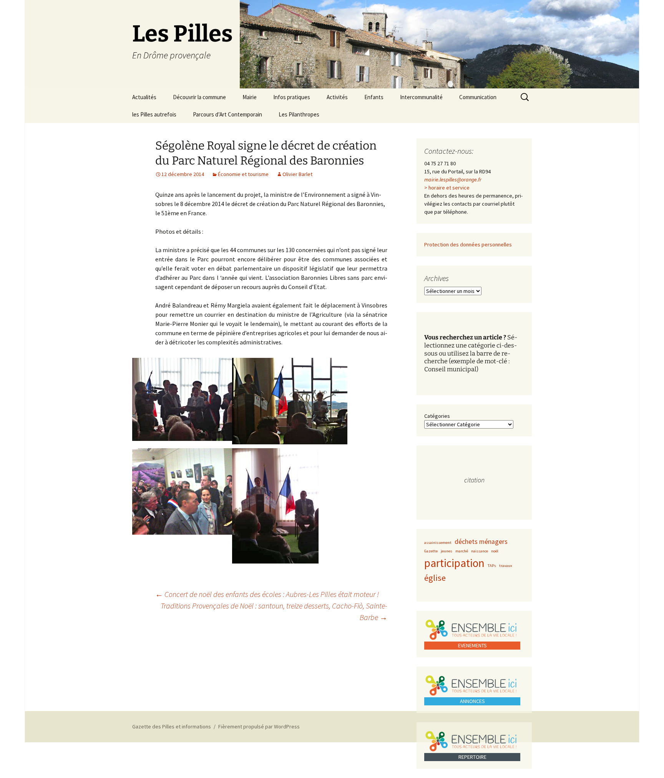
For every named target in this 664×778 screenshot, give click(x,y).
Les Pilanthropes (299, 114)
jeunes (446, 551)
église (435, 577)
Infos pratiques (291, 97)
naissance (479, 551)
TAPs (492, 565)
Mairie (249, 97)
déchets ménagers (481, 541)
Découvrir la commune (199, 97)
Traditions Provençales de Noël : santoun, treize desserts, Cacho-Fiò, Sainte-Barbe (274, 611)
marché (461, 551)
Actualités (144, 97)
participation (454, 563)
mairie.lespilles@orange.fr (452, 179)
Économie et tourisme (243, 174)
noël (494, 551)
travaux (505, 565)
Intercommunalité (421, 97)
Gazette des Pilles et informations (171, 726)
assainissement (438, 542)
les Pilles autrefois (154, 114)
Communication (477, 97)
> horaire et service (447, 187)
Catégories (437, 415)
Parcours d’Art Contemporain (227, 114)
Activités (337, 97)
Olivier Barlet (297, 174)
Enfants (373, 97)
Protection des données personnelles (468, 244)
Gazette (431, 551)
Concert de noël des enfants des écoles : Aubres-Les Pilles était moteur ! (267, 594)
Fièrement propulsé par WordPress (259, 726)
